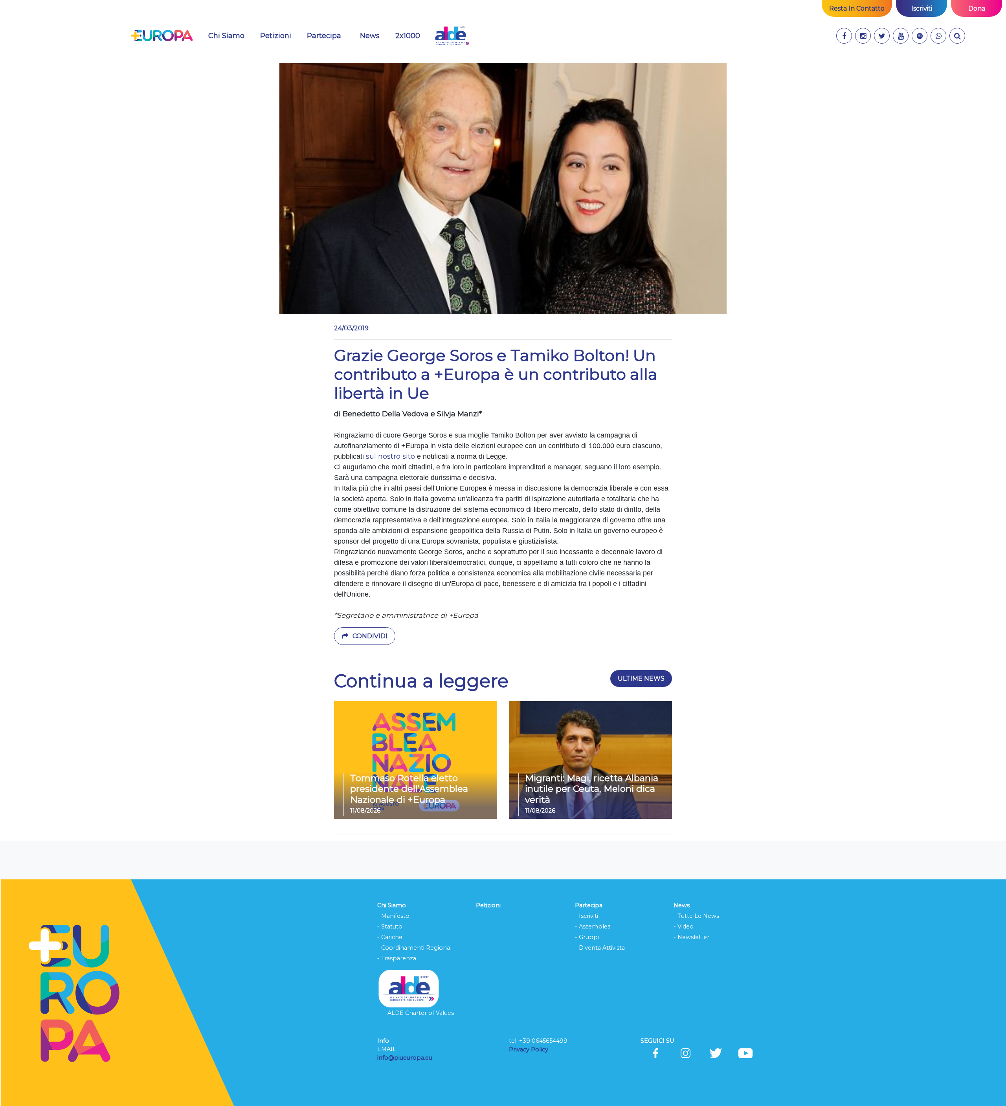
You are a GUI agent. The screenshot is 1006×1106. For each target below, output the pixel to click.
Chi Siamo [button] (226, 35)
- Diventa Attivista (600, 947)
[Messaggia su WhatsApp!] (938, 36)
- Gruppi (587, 937)
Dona (976, 8)
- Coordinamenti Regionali (415, 947)
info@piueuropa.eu (404, 1057)
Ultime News (641, 678)
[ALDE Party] (450, 36)
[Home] (162, 35)
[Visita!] (844, 36)
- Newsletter (691, 937)
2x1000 (407, 35)
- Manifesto (393, 915)
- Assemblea (593, 926)
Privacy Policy (529, 1049)
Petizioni (275, 35)
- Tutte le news (696, 915)
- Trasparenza (396, 958)
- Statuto (389, 926)
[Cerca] (957, 36)
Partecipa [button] (324, 35)
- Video (684, 926)
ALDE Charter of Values (420, 1012)
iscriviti (921, 8)
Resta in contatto (857, 8)
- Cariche (389, 937)
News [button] (374, 35)
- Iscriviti (586, 915)
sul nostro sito (390, 456)
